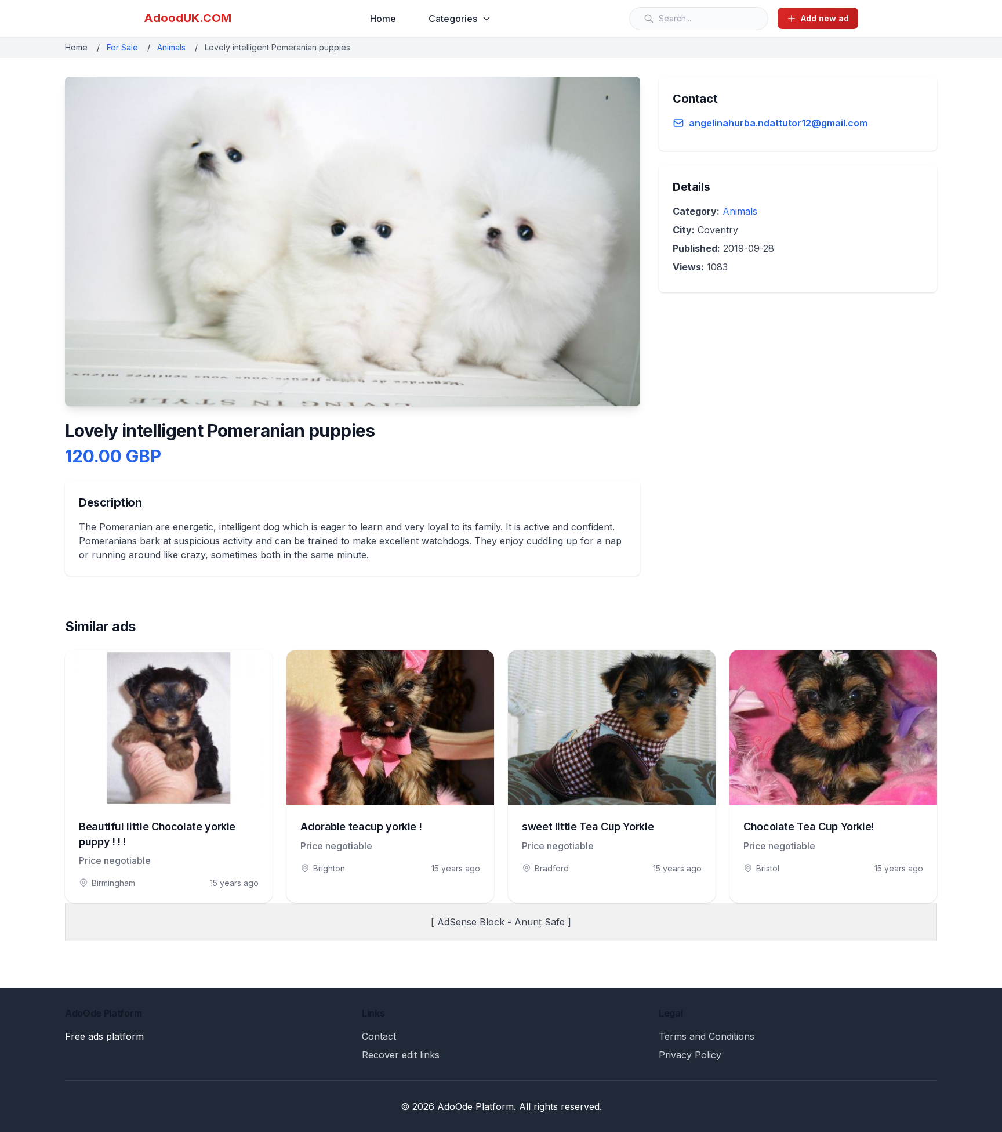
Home (383, 18)
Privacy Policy (690, 1055)
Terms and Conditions (706, 1036)
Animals (171, 47)
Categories (453, 18)
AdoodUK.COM (187, 18)
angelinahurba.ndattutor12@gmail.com (778, 123)
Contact (379, 1036)
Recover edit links (401, 1055)
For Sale (122, 47)
